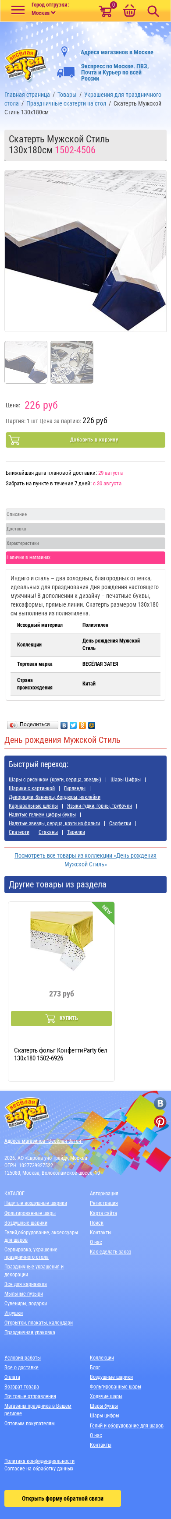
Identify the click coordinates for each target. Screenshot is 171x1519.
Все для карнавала (25, 1284)
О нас (96, 1242)
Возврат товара (21, 1387)
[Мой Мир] (91, 723)
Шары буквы (104, 1406)
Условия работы (22, 1358)
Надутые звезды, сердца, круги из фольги (54, 823)
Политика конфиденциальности (39, 1461)
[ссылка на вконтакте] (160, 1103)
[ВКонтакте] (64, 723)
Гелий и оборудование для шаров (127, 1426)
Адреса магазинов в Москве (117, 52)
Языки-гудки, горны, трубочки (99, 806)
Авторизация (104, 1193)
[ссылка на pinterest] (160, 1121)
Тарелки (76, 832)
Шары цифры (104, 1416)
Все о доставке (21, 1367)
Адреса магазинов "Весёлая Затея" (43, 1141)
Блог (95, 1367)
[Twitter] (73, 723)
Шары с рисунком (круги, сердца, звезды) (55, 780)
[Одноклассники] (82, 723)
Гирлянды (75, 788)
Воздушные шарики (25, 1223)
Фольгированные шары (30, 1213)
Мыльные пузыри (23, 1294)
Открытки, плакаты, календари (38, 1323)
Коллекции (102, 1358)
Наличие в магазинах (28, 557)
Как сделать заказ (110, 1252)
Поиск (96, 1223)
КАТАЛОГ (14, 1193)
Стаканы (48, 832)
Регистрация (104, 1203)
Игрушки (13, 1313)
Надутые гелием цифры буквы (42, 815)
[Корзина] (129, 11)
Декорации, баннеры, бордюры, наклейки (54, 797)
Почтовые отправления (30, 1396)
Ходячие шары (106, 1396)
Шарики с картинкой (32, 788)
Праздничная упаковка (29, 1332)
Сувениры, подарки (25, 1303)
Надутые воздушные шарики (35, 1203)
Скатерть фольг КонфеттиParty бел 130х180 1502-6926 (60, 1054)
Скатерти (19, 832)
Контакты (100, 1232)
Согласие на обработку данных (38, 1469)
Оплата (12, 1377)
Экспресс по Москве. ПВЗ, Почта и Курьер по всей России (115, 72)
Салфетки (120, 823)
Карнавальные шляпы (33, 806)
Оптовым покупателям (29, 1423)
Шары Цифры (125, 780)
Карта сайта (103, 1213)
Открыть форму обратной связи (62, 1498)
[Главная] (26, 63)
